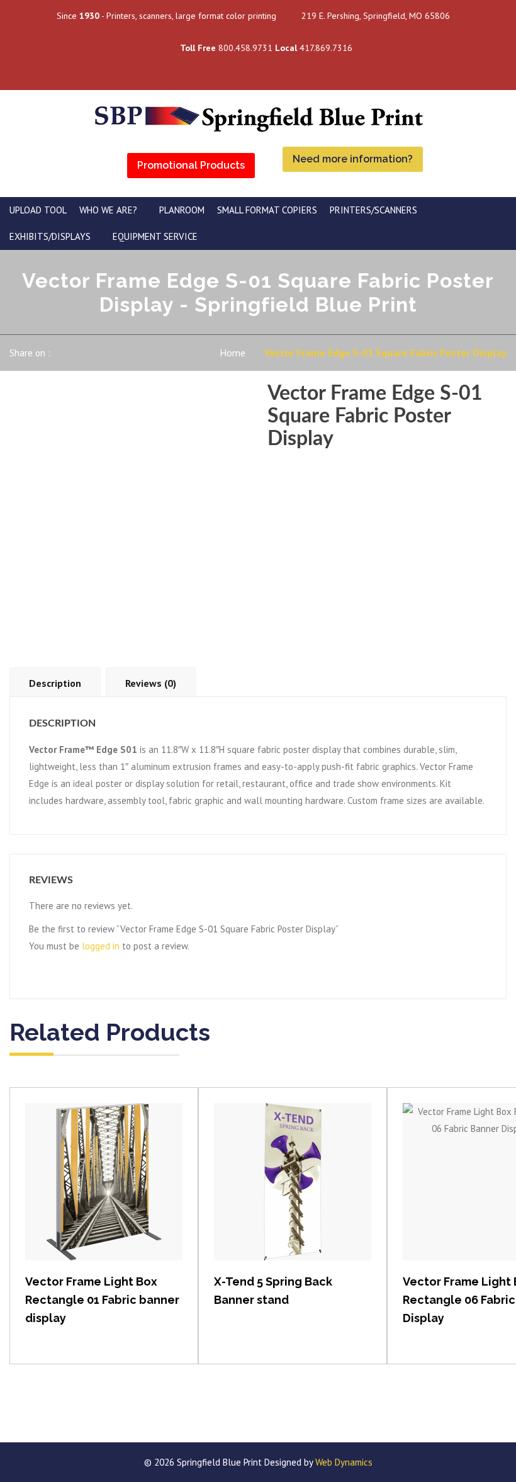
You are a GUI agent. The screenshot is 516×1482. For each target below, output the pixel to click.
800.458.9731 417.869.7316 (266, 48)
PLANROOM (182, 210)
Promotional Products (191, 165)
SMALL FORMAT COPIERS (267, 210)
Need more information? (353, 159)
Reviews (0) (150, 683)
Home (232, 352)
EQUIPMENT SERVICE (155, 236)
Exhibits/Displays (50, 236)
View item (104, 1194)
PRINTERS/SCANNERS (373, 210)
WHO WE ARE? (108, 210)
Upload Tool (38, 210)
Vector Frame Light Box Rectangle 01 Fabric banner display (102, 1300)
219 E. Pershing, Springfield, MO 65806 (375, 15)
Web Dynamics (344, 1462)
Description (55, 683)
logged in (101, 946)
